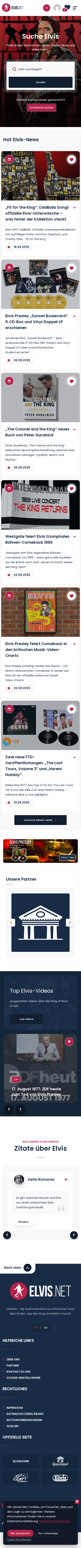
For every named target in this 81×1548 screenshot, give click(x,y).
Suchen (40, 82)
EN (45, 1328)
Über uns (13, 1359)
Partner (12, 1365)
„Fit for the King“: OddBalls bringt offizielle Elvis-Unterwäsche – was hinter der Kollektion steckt (37, 213)
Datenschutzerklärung (25, 1414)
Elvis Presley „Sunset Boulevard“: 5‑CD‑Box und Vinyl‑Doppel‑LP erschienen (36, 321)
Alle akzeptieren (20, 1533)
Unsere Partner (21, 879)
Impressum (14, 1408)
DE (35, 1328)
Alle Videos (26, 1019)
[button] (70, 923)
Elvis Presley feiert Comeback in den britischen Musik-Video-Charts (36, 649)
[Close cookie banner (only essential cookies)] (77, 1501)
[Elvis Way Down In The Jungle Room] (40, 851)
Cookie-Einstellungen (19, 1539)
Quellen (12, 1426)
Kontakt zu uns (18, 1372)
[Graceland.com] (40, 922)
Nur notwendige (48, 1533)
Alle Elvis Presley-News (38, 820)
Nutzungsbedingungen (24, 1420)
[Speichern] (71, 159)
